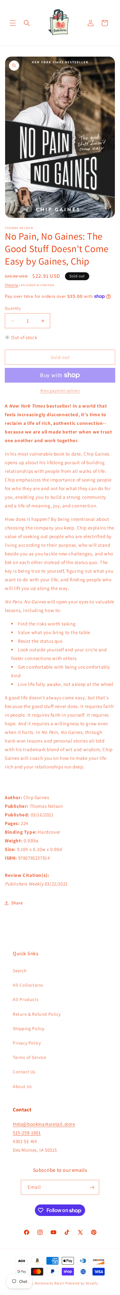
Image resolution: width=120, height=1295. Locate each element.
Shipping (11, 285)
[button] (13, 23)
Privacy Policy (27, 1043)
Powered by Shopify (81, 1283)
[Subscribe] (92, 1187)
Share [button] (17, 903)
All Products (25, 999)
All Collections (28, 985)
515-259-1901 (27, 1133)
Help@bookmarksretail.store (44, 1124)
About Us (22, 1086)
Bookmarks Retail (49, 1283)
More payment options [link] (60, 390)
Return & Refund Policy (36, 1014)
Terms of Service (29, 1057)
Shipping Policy (28, 1028)
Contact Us (24, 1072)
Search (20, 970)
